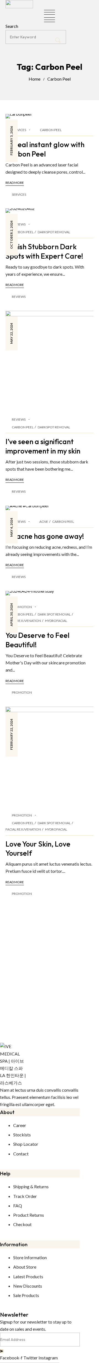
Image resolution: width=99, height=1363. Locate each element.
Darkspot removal (54, 232)
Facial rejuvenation (23, 621)
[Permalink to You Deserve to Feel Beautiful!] (30, 592)
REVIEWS (19, 224)
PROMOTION (22, 607)
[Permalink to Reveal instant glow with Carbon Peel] (18, 115)
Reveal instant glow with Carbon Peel (45, 149)
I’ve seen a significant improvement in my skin (43, 446)
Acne (43, 521)
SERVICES (19, 130)
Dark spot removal (54, 614)
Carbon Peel (59, 78)
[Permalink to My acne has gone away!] (27, 507)
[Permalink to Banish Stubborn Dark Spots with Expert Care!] (20, 210)
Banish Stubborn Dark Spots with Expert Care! (44, 251)
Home (34, 78)
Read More (15, 183)
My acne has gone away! (45, 536)
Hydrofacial (56, 621)
